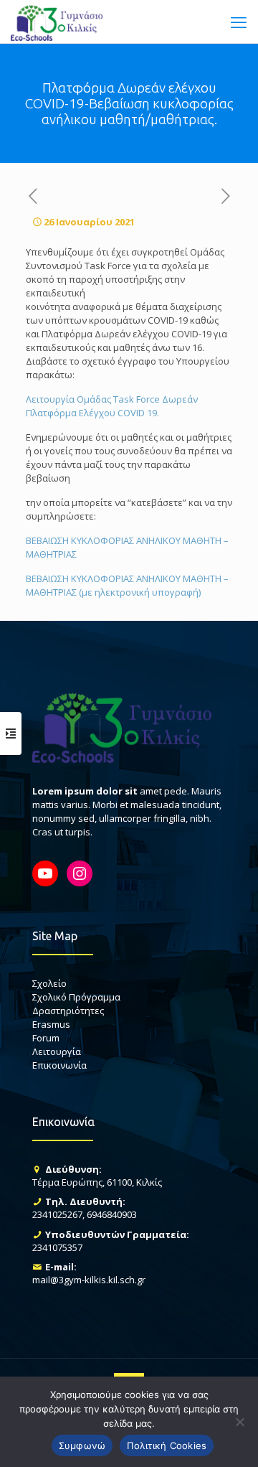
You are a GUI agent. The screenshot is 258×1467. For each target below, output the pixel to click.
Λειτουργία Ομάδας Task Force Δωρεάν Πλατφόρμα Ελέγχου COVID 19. (112, 406)
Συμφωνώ (82, 1445)
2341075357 (57, 1247)
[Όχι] (240, 1422)
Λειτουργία (56, 1051)
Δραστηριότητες (68, 1010)
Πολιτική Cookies (166, 1445)
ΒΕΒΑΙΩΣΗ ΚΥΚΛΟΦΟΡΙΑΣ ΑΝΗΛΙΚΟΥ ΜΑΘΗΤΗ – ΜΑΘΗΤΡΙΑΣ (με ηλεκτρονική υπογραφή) (127, 585)
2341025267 (57, 1214)
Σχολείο (49, 983)
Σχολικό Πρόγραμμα (76, 996)
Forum (45, 1037)
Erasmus (51, 1024)
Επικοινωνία (59, 1065)
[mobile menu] (238, 21)
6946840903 (112, 1214)
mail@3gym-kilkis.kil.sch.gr (88, 1279)
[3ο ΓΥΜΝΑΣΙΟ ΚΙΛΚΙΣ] (56, 21)
